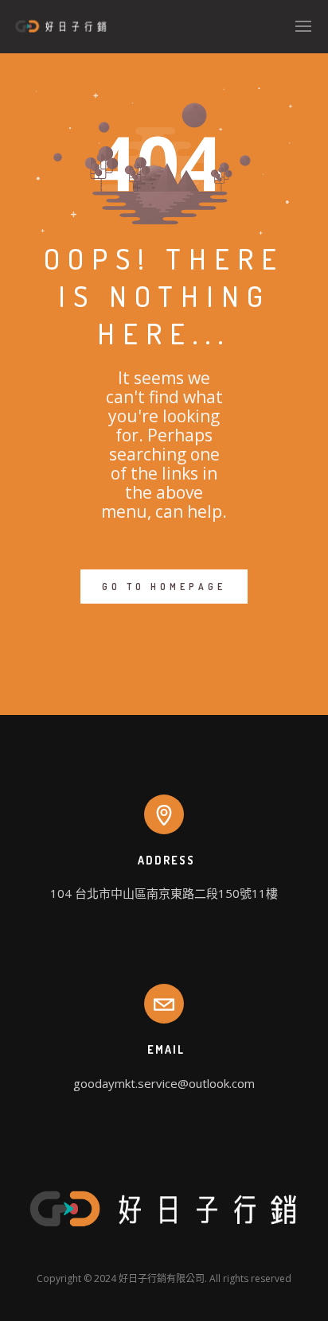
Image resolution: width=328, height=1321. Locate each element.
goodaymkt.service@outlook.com (164, 1083)
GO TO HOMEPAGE (164, 587)
